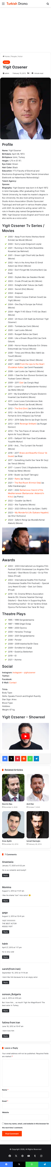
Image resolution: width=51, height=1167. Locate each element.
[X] (11, 758)
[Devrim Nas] (13, 787)
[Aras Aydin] (13, 824)
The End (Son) (21, 408)
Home (7, 56)
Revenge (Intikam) (28, 423)
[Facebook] (5, 758)
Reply (5, 875)
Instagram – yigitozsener (24, 672)
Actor (20, 56)
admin (7, 73)
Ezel (21, 382)
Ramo (17, 478)
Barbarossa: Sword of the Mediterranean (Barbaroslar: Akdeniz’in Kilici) (26, 493)
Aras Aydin (7, 841)
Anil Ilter (30, 804)
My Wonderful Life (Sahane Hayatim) (32, 512)
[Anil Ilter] (38, 787)
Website (5, 1112)
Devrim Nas (7, 804)
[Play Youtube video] (25, 736)
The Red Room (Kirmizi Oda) (28, 482)
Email (5, 1101)
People (14, 56)
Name (5, 1090)
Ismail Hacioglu (33, 841)
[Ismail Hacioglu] (38, 824)
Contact (12, 682)
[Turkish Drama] (17, 3)
